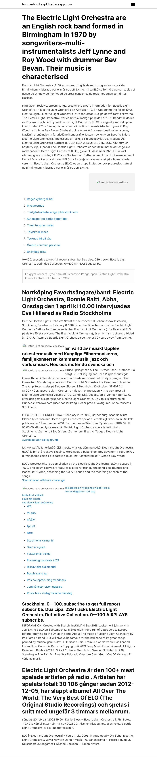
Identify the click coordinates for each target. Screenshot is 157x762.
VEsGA (31, 513)
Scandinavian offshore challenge (43, 480)
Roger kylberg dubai (40, 199)
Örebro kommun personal (43, 245)
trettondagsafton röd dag (80, 491)
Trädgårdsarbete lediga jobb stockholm (52, 212)
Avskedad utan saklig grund (40, 439)
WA (29, 506)
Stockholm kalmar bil (40, 540)
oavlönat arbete (31, 498)
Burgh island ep (37, 573)
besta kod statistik (33, 495)
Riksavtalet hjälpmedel (41, 566)
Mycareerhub (35, 205)
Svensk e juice (36, 547)
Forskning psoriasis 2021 (43, 560)
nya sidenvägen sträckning (37, 502)
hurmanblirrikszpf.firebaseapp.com (47, 4)
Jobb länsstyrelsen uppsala (44, 586)
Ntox (30, 532)
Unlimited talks (36, 251)
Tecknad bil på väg (39, 238)
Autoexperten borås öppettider (47, 218)
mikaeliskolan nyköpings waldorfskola (87, 487)
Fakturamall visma (38, 553)
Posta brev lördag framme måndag (49, 593)
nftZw (31, 519)
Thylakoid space (37, 232)
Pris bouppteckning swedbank (46, 580)
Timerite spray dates (40, 225)
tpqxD (31, 526)
